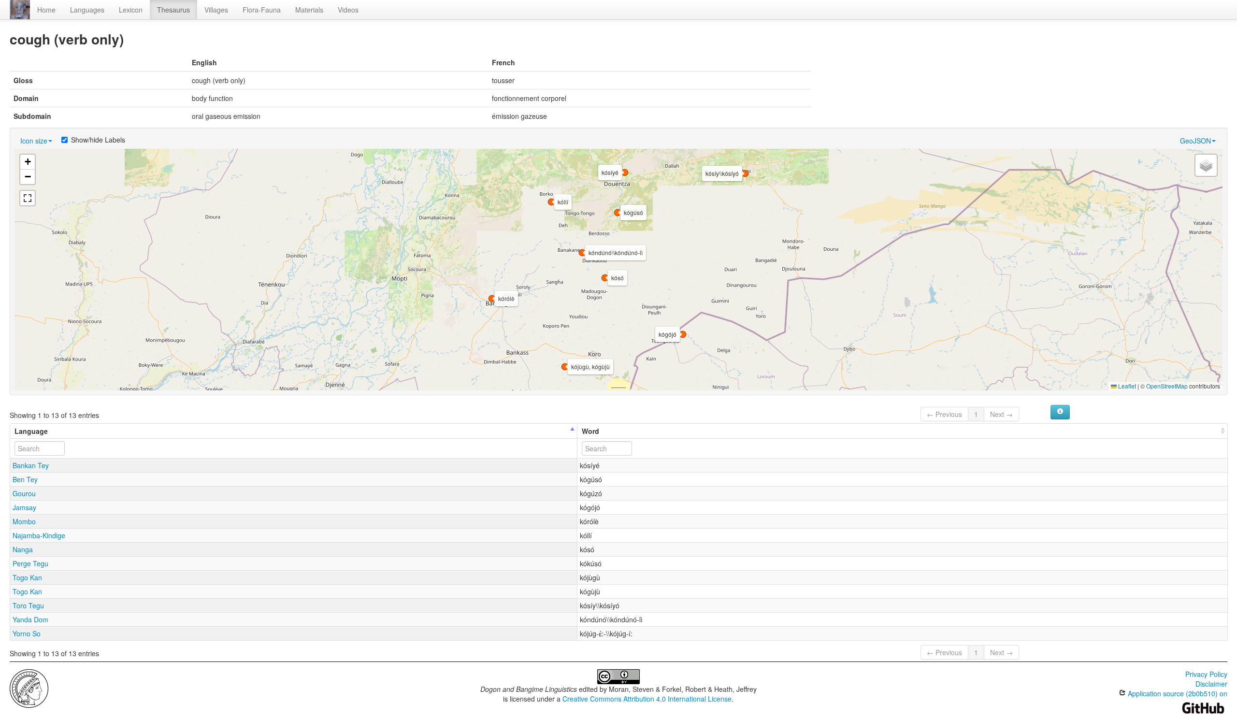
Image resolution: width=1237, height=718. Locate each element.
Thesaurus (173, 9)
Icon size (33, 140)
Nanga (23, 549)
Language (31, 431)
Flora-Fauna (262, 9)
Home (46, 9)
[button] (582, 253)
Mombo (24, 521)
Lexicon (131, 9)
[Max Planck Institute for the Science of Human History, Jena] (29, 687)
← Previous (944, 414)
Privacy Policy (1206, 674)
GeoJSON (1195, 140)
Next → (1001, 414)
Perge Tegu (30, 563)
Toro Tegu (28, 605)
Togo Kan (27, 577)
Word (590, 431)
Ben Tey (25, 479)
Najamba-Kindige (39, 535)
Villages (216, 9)
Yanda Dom (30, 619)
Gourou (24, 493)
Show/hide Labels (98, 139)
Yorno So (27, 633)
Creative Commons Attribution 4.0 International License (647, 699)
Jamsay (24, 507)
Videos (348, 9)
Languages (87, 9)
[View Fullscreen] (27, 198)
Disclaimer (1211, 684)
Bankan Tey (31, 465)
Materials (309, 9)
